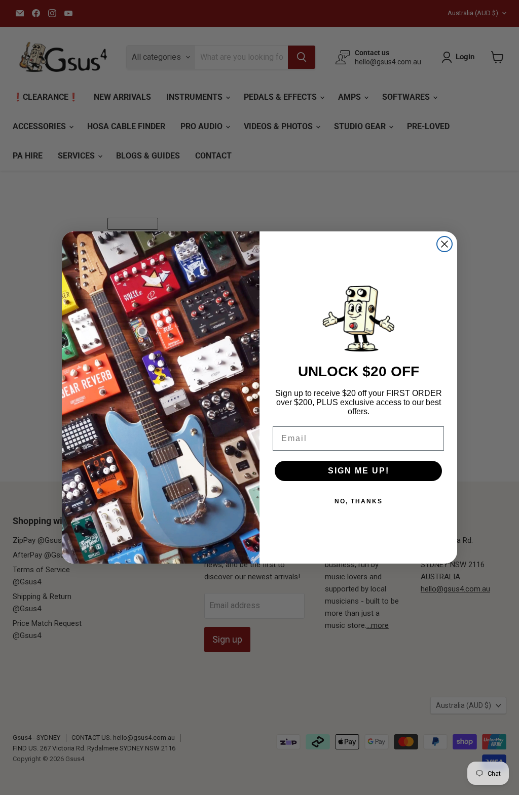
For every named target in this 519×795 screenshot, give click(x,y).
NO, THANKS (359, 501)
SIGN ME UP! (358, 470)
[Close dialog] (444, 244)
